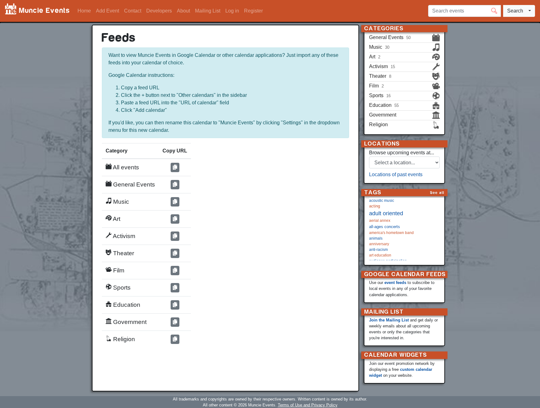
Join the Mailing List (389, 320)
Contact (132, 10)
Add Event (107, 10)
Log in (232, 10)
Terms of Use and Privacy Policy (308, 405)
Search (515, 10)
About (183, 10)
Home (84, 10)
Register (253, 10)
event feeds (395, 282)
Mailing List (207, 10)
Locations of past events (395, 174)
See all (437, 192)
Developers (159, 10)
